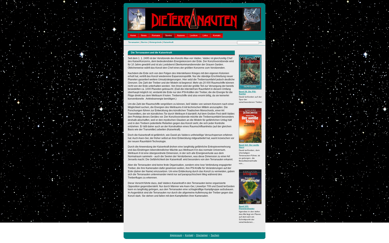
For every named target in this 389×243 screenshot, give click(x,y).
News (144, 35)
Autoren (181, 35)
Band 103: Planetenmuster (246, 207)
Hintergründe (155, 42)
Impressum (176, 235)
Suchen (215, 235)
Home (133, 35)
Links (205, 35)
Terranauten (133, 42)
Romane (156, 35)
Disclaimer (202, 235)
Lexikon (194, 35)
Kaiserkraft (168, 42)
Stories (168, 35)
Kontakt (216, 35)
